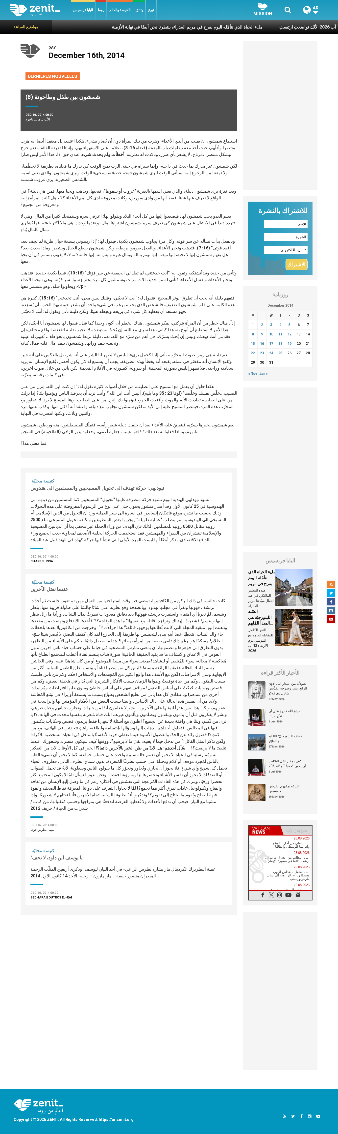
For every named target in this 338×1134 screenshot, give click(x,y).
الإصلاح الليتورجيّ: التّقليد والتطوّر (286, 738)
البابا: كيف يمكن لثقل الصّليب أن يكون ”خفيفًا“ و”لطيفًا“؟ (289, 763)
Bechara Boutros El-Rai (51, 897)
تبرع (151, 10)
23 (262, 353)
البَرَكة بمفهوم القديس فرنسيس (284, 788)
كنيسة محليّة (43, 480)
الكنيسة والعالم (120, 10)
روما (101, 10)
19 (289, 344)
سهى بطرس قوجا (42, 830)
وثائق (139, 10)
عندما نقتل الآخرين (49, 589)
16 (262, 344)
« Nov (252, 374)
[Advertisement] (129, 941)
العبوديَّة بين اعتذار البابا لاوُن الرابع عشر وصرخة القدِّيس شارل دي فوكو (288, 688)
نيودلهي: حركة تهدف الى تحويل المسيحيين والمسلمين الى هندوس (97, 488)
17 (271, 344)
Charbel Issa (41, 561)
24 (271, 353)
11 (280, 334)
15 (253, 344)
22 (253, 353)
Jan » (263, 374)
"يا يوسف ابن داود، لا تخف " (57, 858)
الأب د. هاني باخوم (37, 119)
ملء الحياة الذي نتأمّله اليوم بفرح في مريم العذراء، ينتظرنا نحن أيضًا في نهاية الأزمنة (164, 27)
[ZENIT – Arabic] (40, 10)
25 (280, 353)
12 (289, 334)
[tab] (264, 830)
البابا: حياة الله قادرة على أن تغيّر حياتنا (288, 713)
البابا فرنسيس (83, 10)
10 (271, 334)
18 (280, 344)
